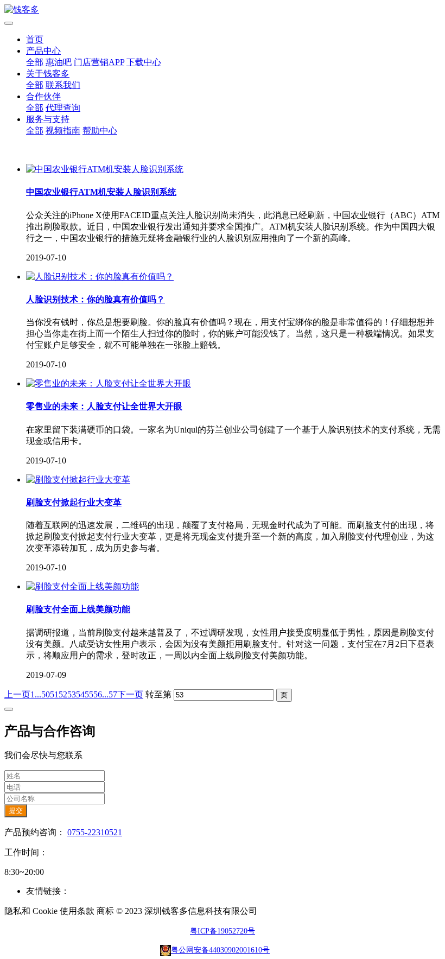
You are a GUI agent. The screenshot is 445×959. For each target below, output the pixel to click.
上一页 (17, 694)
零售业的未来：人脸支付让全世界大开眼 (104, 406)
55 (89, 694)
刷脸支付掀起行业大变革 (74, 502)
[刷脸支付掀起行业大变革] (78, 479)
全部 (34, 62)
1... (35, 694)
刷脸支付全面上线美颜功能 (78, 609)
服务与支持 (47, 119)
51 (54, 694)
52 (63, 694)
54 (80, 694)
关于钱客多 (47, 73)
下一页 (130, 694)
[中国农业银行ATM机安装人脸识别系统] (104, 169)
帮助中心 (99, 130)
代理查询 (63, 107)
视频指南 (63, 130)
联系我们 (63, 85)
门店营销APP (99, 62)
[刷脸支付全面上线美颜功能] (82, 586)
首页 (34, 39)
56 (97, 694)
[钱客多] (222, 10)
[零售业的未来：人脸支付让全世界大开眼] (108, 383)
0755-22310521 (94, 832)
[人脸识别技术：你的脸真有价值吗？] (100, 276)
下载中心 (143, 62)
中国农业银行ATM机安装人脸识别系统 (101, 191)
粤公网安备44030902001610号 (220, 950)
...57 (109, 694)
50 (45, 694)
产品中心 (43, 50)
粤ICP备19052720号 (222, 931)
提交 (16, 810)
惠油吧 (59, 62)
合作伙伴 (43, 96)
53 (71, 694)
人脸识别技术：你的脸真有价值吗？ (95, 299)
